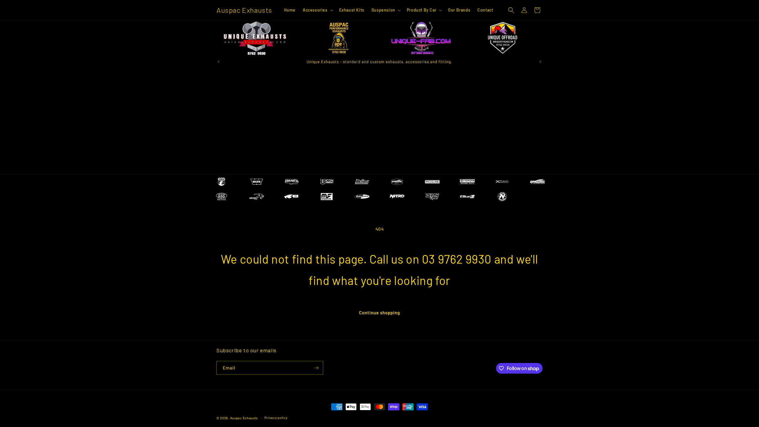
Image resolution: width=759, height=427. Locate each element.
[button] (317, 10)
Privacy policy (276, 418)
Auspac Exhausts (244, 418)
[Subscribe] (316, 368)
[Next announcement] (540, 61)
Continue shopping (379, 312)
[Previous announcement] (218, 61)
